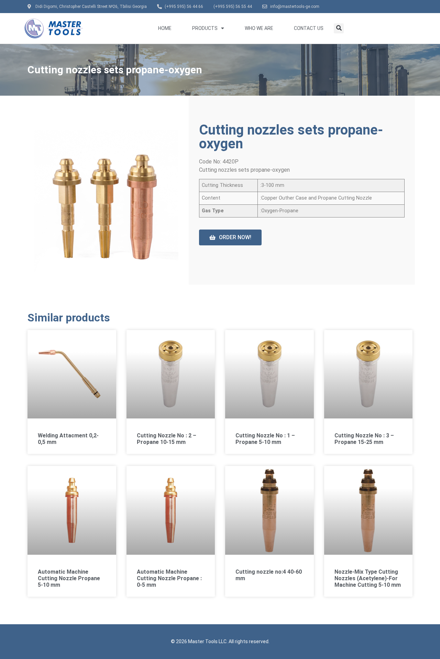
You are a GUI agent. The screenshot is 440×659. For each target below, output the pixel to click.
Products (205, 28)
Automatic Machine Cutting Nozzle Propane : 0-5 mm (169, 578)
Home (165, 28)
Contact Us (308, 28)
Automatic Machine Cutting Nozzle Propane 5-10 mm (69, 578)
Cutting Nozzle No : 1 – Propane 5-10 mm (265, 438)
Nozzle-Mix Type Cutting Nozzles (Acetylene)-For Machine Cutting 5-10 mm (367, 578)
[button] (339, 28)
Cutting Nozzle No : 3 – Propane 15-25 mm (364, 438)
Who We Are (259, 28)
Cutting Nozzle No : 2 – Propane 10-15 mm (166, 438)
